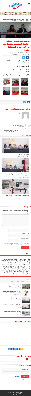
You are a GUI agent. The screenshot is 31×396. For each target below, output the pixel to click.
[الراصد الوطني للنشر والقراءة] (15, 5)
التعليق (27, 213)
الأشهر (22, 281)
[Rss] (21, 349)
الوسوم (11, 281)
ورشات (11, 52)
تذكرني (16, 376)
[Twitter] (15, 349)
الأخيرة (28, 281)
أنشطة (23, 19)
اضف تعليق (24, 54)
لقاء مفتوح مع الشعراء (23, 154)
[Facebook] (18, 349)
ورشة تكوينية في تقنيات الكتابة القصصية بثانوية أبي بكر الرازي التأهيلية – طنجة (20, 126)
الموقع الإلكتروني (25, 238)
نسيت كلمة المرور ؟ (24, 379)
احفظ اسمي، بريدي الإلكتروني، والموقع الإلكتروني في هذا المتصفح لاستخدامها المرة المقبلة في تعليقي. (17, 244)
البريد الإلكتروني (25, 233)
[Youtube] (12, 349)
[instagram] (9, 349)
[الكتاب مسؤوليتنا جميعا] (15, 12)
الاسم (27, 228)
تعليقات (17, 281)
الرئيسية (28, 19)
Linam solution (11, 392)
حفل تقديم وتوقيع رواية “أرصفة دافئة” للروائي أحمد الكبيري (11, 130)
